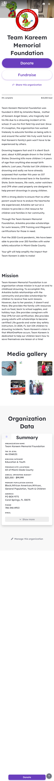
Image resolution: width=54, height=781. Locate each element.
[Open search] (38, 4)
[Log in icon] (43, 4)
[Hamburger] (49, 4)
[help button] (49, 776)
